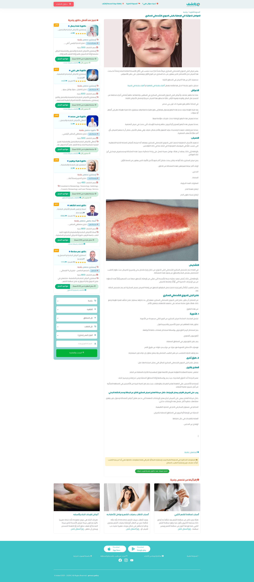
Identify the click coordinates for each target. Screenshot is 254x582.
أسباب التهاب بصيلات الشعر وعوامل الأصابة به (128, 515)
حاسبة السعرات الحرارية (81, 556)
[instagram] (127, 561)
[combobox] (75, 301)
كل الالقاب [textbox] (88, 326)
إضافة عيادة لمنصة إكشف (112, 4)
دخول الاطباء (62, 4)
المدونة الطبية (132, 4)
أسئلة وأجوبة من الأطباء (153, 556)
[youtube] (133, 561)
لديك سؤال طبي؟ (149, 4)
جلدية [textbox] (90, 301)
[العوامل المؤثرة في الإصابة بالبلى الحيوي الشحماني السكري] (152, 44)
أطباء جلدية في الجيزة (136, 86)
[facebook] (121, 561)
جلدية (185, 12)
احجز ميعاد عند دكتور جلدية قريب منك (152, 471)
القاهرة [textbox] (90, 309)
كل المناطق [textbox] (88, 318)
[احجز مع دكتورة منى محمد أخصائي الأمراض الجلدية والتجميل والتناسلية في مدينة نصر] (92, 121)
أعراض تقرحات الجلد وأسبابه (85, 515)
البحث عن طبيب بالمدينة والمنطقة (113, 556)
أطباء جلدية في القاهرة (155, 86)
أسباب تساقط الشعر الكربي (186, 515)
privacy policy (93, 575)
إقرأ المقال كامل (184, 529)
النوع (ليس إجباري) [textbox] (85, 335)
